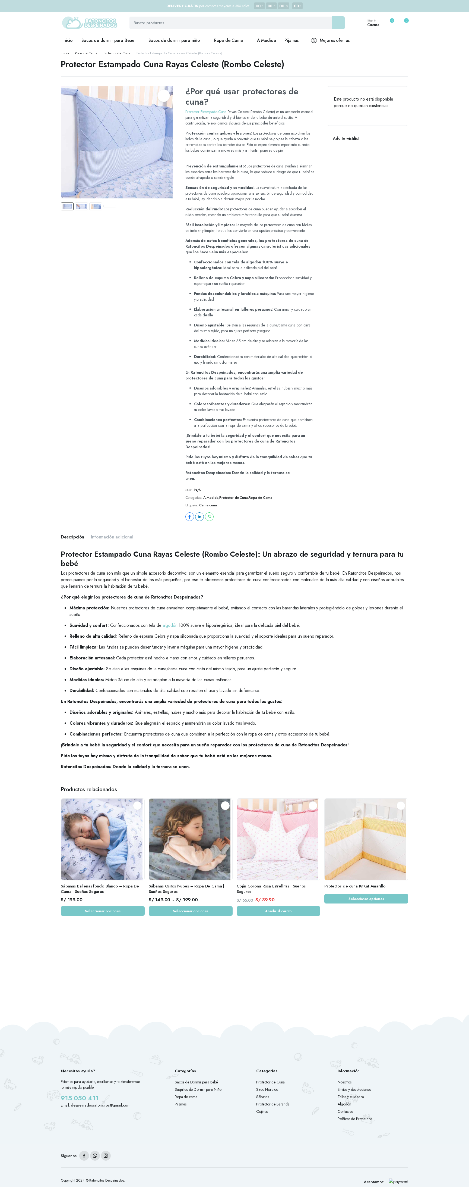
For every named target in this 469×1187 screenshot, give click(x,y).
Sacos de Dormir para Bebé (196, 1082)
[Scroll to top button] (457, 1175)
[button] (403, 23)
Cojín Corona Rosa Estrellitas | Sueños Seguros (271, 889)
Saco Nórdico (267, 1089)
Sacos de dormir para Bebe (107, 40)
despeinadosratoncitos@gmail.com (101, 1105)
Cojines (262, 1111)
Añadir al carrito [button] (278, 911)
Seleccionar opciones (102, 911)
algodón (170, 625)
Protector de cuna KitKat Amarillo (354, 886)
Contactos (345, 1111)
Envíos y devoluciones (354, 1089)
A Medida (266, 40)
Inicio (67, 40)
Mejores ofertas (335, 40)
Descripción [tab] (72, 537)
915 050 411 (80, 1098)
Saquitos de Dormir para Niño (198, 1089)
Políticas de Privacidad (355, 1118)
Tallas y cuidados (351, 1096)
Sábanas (262, 1096)
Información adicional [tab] (112, 537)
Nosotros (344, 1082)
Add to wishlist (346, 138)
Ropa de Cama (228, 40)
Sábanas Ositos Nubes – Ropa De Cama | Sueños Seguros (186, 889)
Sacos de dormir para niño (174, 40)
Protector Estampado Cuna (206, 111)
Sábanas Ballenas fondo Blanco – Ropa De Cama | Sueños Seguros (100, 889)
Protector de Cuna (117, 53)
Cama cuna (208, 505)
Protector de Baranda (273, 1104)
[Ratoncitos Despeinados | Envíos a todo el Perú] (89, 23)
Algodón (344, 1104)
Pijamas (291, 40)
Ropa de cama (186, 1096)
